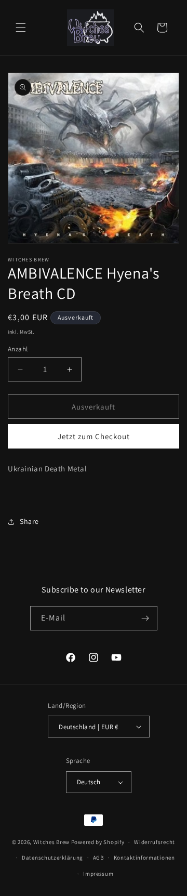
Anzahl (18, 349)
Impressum (98, 873)
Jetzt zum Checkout (94, 436)
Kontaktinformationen (144, 857)
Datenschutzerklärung (52, 857)
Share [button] (29, 521)
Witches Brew (51, 842)
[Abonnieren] (145, 618)
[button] (20, 27)
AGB (98, 857)
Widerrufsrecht (154, 842)
